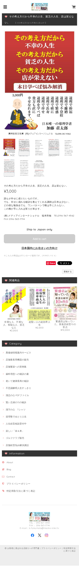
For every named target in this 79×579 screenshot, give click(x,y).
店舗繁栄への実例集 (16, 366)
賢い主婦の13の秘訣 (16, 402)
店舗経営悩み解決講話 (17, 445)
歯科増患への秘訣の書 (17, 373)
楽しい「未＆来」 (15, 430)
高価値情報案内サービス (18, 352)
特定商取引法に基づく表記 (21, 490)
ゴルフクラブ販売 (15, 437)
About (10, 462)
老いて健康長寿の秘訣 (17, 381)
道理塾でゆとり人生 (16, 416)
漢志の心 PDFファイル (17, 395)
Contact (11, 476)
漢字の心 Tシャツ (16, 409)
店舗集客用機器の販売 (17, 359)
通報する (68, 271)
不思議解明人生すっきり (18, 388)
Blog (9, 469)
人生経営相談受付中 (16, 423)
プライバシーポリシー (18, 483)
